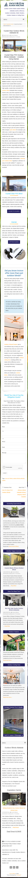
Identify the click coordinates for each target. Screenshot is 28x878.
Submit (5, 473)
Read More (13, 585)
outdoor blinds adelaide (18, 478)
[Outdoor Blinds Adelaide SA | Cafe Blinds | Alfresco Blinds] (14, 6)
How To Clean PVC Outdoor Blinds (7, 491)
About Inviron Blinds (14, 546)
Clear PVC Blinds (14, 211)
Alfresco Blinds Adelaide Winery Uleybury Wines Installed (21, 493)
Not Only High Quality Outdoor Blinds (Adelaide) (14, 609)
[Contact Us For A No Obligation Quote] (13, 736)
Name (3, 426)
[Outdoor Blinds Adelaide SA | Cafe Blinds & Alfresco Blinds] (14, 837)
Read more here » (7, 660)
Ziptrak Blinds (14, 242)
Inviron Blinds (12, 873)
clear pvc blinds (9, 478)
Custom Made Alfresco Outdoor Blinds (14, 568)
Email (3, 447)
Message (4, 452)
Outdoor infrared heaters (11, 344)
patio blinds (13, 130)
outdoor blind (5, 90)
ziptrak (3, 480)
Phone (3, 441)
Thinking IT (18, 875)
